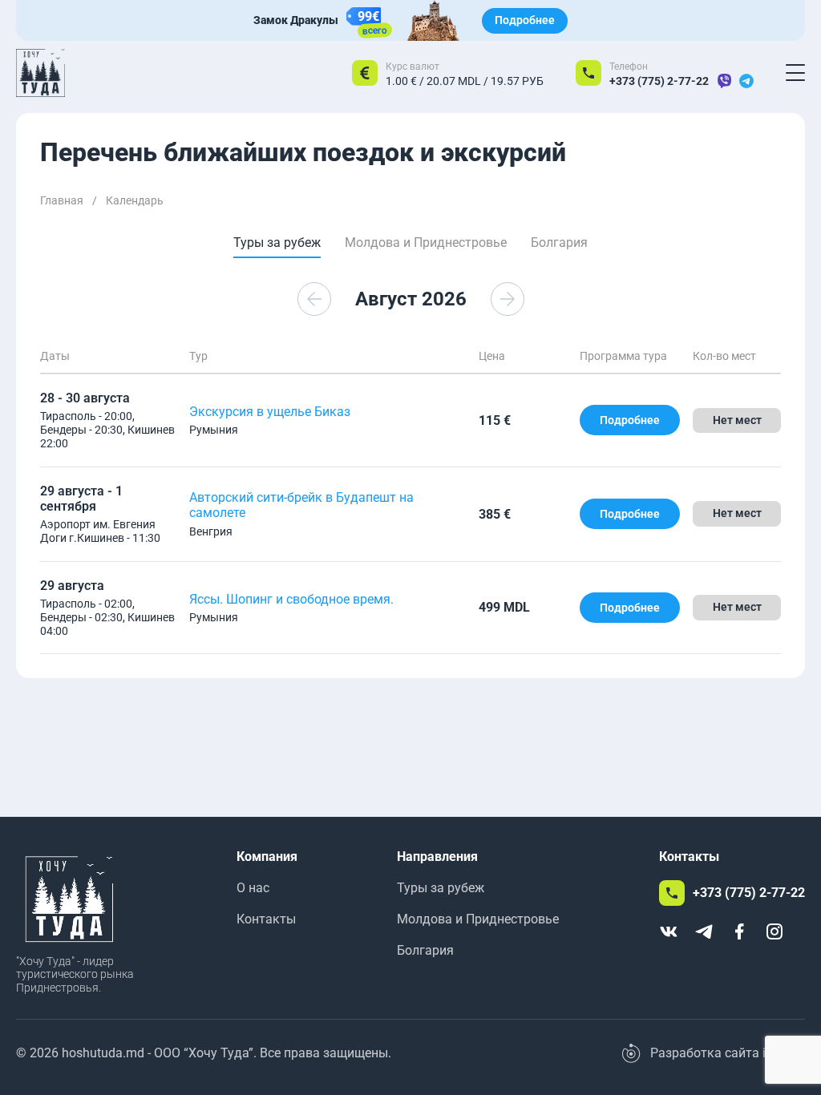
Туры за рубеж (440, 887)
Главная (61, 200)
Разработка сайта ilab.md (727, 1053)
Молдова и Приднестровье (478, 919)
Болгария (425, 950)
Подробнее (525, 20)
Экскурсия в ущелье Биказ (269, 411)
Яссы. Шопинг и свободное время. (291, 599)
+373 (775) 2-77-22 (659, 81)
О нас (253, 887)
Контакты (266, 919)
